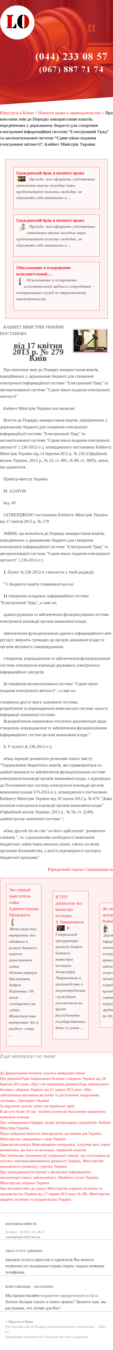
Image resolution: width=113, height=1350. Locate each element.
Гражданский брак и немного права (50, 173)
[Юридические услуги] (17, 38)
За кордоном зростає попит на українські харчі (37, 1106)
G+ (7, 1332)
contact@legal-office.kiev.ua (22, 1237)
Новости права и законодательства (69, 113)
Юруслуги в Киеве (17, 113)
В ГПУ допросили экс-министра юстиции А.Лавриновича (69, 909)
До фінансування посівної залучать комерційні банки (42, 1073)
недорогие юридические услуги (69, 1295)
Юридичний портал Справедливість (80, 869)
